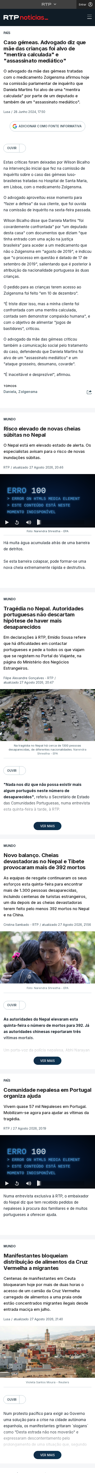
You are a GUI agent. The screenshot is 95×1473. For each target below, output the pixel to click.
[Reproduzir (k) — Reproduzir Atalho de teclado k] (7, 1467)
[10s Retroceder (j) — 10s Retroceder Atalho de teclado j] (16, 1467)
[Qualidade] (77, 1467)
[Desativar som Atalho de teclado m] (28, 1467)
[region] (47, 736)
